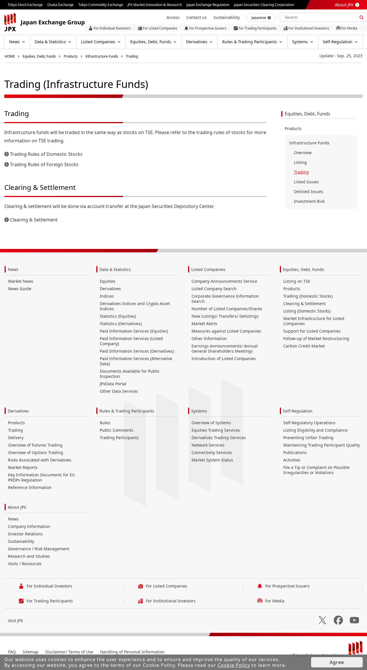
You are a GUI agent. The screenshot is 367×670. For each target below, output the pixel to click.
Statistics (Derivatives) (121, 323)
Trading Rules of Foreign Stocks (44, 164)
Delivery (16, 437)
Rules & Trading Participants (126, 411)
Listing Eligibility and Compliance (315, 430)
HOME (10, 56)
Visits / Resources (25, 563)
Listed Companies (208, 269)
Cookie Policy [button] (234, 665)
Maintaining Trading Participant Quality (321, 445)
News (13, 269)
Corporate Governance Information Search (225, 298)
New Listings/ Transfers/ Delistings (225, 316)
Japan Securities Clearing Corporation (264, 4)
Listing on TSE (296, 281)
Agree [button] (337, 662)
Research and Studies (29, 556)
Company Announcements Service (224, 281)
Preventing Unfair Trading (308, 437)
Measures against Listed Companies (226, 331)
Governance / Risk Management (38, 548)
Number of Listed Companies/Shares (227, 308)
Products (71, 56)
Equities (107, 281)
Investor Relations (25, 534)
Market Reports (23, 467)
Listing (300, 162)
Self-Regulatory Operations (309, 422)
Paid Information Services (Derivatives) (137, 351)
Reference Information (30, 487)
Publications (295, 452)
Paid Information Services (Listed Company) (131, 341)
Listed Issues (306, 181)
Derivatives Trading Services (219, 437)
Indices (107, 296)
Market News (20, 281)
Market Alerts (204, 323)
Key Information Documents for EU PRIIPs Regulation (41, 477)
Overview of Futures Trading (35, 445)
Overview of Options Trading (35, 452)
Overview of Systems (211, 422)
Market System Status (212, 460)
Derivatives (110, 288)
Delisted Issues (308, 191)
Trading (132, 56)
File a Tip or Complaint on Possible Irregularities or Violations (316, 470)
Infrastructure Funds (101, 56)
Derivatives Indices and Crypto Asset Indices (135, 306)
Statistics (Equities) (118, 316)
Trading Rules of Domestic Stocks (46, 154)
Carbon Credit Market (304, 346)
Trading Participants (119, 437)
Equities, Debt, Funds (39, 56)
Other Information (209, 338)
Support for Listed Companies (312, 331)
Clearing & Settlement (34, 220)
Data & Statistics (115, 269)
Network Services (208, 445)
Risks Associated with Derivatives (39, 460)
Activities (291, 460)
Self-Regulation (298, 411)
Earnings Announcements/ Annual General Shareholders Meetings (225, 348)
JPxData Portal (113, 383)
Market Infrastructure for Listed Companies (313, 321)
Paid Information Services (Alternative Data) (136, 361)
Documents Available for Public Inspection (130, 373)
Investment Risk (309, 201)
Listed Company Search (214, 288)
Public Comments (116, 430)
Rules (105, 422)
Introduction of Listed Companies (224, 358)
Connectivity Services (212, 452)
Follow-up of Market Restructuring (316, 338)
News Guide (19, 288)
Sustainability (21, 541)
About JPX (344, 4)
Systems (199, 411)
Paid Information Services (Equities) (134, 331)
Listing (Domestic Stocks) (307, 311)
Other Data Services (119, 391)
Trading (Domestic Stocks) (308, 296)
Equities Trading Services (216, 430)
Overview (303, 152)
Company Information (29, 526)
